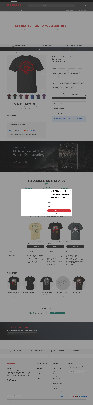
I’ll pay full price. (59, 213)
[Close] (70, 190)
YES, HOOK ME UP (59, 210)
